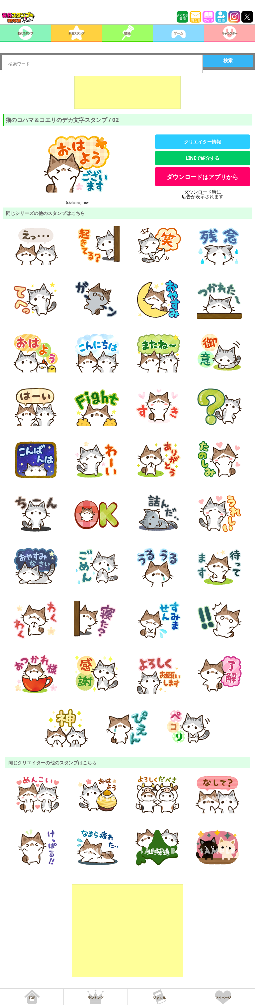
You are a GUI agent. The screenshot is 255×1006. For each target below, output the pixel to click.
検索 (228, 60)
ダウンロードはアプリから (202, 177)
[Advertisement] (127, 92)
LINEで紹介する (202, 158)
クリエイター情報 (202, 141)
